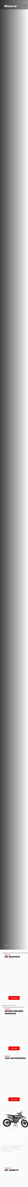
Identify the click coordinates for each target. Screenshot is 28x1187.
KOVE (16, 1007)
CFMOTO (10, 1005)
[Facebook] (21, 1)
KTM (21, 953)
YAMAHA (4, 953)
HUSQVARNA (11, 1007)
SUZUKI (9, 953)
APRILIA (6, 1005)
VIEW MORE (14, 998)
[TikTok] (23, 1)
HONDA (18, 953)
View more (14, 1048)
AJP (3, 1005)
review (5, 988)
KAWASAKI (13, 953)
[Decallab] (13, 5)
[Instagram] (25, 1)
